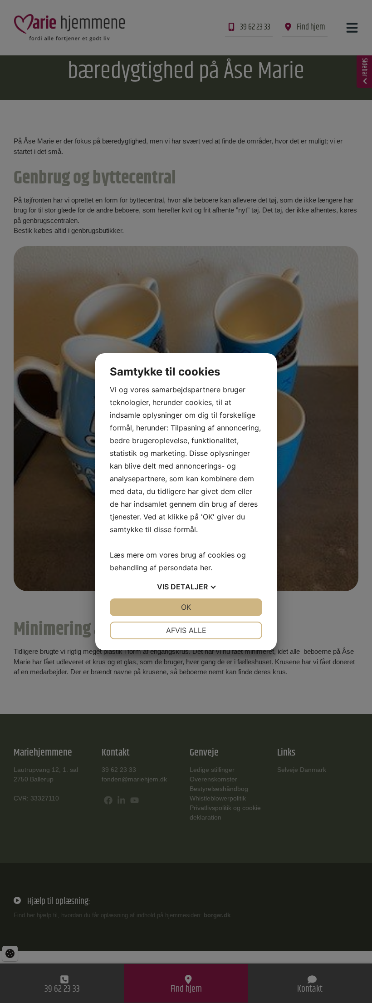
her (205, 567)
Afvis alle (186, 630)
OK (186, 607)
